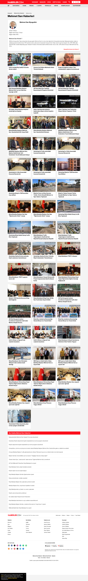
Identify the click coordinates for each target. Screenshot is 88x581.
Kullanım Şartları (65, 522)
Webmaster (64, 532)
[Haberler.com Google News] (9, 545)
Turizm (27, 528)
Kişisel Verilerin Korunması (67, 528)
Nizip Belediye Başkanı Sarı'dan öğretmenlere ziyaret (21, 474)
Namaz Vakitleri (47, 524)
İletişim (68, 515)
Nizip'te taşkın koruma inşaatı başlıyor (18, 470)
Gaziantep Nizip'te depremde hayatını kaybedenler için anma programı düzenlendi (28, 441)
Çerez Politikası (65, 526)
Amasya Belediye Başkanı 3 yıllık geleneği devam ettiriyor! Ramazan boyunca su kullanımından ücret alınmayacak (36, 452)
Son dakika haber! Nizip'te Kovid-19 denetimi (19, 496)
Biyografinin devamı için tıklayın (71, 49)
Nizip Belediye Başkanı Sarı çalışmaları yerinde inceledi (22, 481)
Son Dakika (10, 528)
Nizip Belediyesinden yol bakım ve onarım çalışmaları (21, 489)
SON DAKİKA (16, 5)
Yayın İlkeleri (77, 515)
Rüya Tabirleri (47, 530)
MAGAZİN (42, 2)
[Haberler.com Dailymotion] (23, 549)
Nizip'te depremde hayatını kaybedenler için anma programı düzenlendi (26, 444)
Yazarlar (27, 530)
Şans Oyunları (47, 528)
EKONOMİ (35, 2)
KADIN (24, 5)
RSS (63, 536)
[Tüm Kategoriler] (8, 5)
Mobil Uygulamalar (66, 534)
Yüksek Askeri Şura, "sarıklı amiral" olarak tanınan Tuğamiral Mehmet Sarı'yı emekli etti (29, 459)
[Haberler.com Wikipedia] (12, 549)
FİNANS (31, 5)
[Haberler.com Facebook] (12, 545)
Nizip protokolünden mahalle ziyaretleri (18, 478)
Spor (9, 524)
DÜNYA (56, 5)
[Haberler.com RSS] (9, 549)
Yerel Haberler (29, 532)
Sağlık (27, 522)
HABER (65, 2)
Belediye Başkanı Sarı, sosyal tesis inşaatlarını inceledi (21, 485)
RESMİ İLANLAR (65, 5)
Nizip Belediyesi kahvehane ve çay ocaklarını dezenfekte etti (23, 500)
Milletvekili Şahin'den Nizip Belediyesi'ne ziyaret (20, 508)
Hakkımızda (58, 515)
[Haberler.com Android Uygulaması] (54, 545)
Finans (27, 526)
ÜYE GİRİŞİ (77, 2)
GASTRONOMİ (76, 5)
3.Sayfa (9, 532)
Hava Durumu (47, 522)
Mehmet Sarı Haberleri (19, 13)
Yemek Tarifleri (47, 532)
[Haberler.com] (14, 515)
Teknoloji (28, 524)
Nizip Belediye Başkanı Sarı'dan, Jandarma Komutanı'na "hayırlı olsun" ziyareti (27, 504)
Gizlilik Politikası (65, 524)
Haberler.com (47, 520)
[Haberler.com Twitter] (14, 545)
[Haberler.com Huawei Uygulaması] (61, 545)
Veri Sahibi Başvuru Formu (68, 530)
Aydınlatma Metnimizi (12, 578)
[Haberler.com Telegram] (20, 549)
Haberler (10, 520)
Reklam (63, 515)
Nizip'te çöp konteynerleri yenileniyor (17, 493)
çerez (2, 575)
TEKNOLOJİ (48, 5)
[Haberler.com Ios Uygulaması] (48, 545)
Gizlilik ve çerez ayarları (34, 560)
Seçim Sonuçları (47, 526)
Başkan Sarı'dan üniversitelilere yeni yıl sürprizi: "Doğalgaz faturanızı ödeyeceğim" (28, 455)
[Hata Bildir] (41, 560)
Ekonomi (9, 522)
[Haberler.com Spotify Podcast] (26, 545)
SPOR (49, 2)
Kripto (9, 530)
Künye (72, 515)
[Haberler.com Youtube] (14, 549)
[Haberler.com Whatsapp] (23, 545)
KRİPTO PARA (57, 2)
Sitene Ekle (64, 538)
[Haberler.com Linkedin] (20, 545)
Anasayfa (10, 13)
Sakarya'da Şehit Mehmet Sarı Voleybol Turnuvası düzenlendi (23, 437)
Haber (39, 557)
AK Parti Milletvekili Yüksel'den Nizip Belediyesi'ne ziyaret (22, 463)
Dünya (9, 534)
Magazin (9, 526)
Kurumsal (64, 520)
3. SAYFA (39, 5)
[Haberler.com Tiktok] (17, 549)
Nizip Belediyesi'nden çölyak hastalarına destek (20, 467)
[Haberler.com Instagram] (17, 545)
